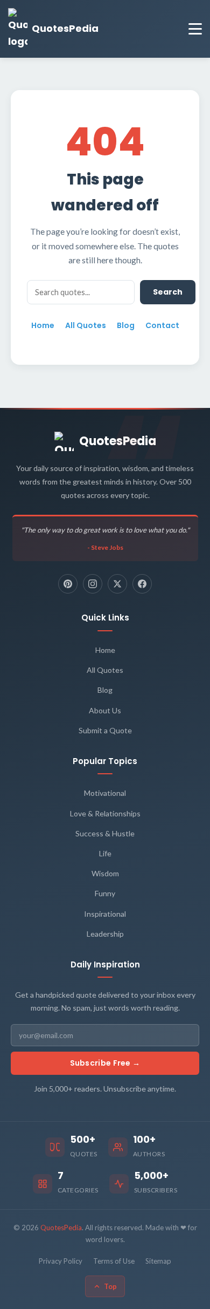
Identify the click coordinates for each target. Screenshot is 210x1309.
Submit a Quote (105, 730)
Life (105, 853)
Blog (126, 325)
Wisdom (105, 873)
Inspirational (105, 913)
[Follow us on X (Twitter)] (117, 584)
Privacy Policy (60, 1261)
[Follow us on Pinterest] (68, 584)
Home (42, 325)
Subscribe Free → (105, 1063)
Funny (105, 893)
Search (168, 292)
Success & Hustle (105, 833)
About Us (105, 710)
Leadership (105, 933)
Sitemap (158, 1261)
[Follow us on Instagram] (92, 584)
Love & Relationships (105, 813)
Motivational (105, 792)
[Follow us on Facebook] (142, 584)
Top (110, 1286)
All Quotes (85, 325)
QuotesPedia (117, 441)
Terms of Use (114, 1261)
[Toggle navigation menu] (195, 29)
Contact (162, 325)
